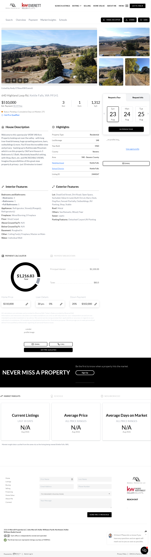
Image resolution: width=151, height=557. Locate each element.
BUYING (75, 6)
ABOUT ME (111, 6)
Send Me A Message (99, 515)
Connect (9, 502)
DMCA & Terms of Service (138, 554)
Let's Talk (137, 6)
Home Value (10, 495)
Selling (8, 488)
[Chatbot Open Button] (144, 550)
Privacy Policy (122, 554)
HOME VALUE (99, 6)
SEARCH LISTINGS (62, 6)
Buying (8, 485)
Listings (8, 482)
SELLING (87, 6)
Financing (9, 492)
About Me (9, 499)
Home (8, 478)
